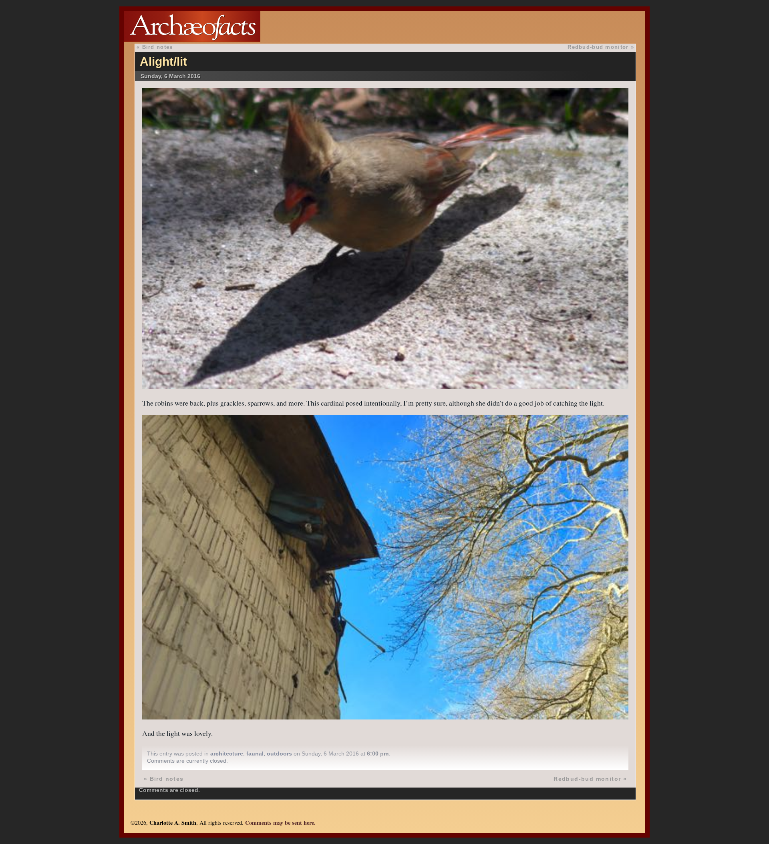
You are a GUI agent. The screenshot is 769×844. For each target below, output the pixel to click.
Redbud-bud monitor (598, 47)
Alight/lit (163, 61)
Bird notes (157, 47)
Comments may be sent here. (280, 822)
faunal (255, 753)
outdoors (279, 753)
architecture (226, 753)
